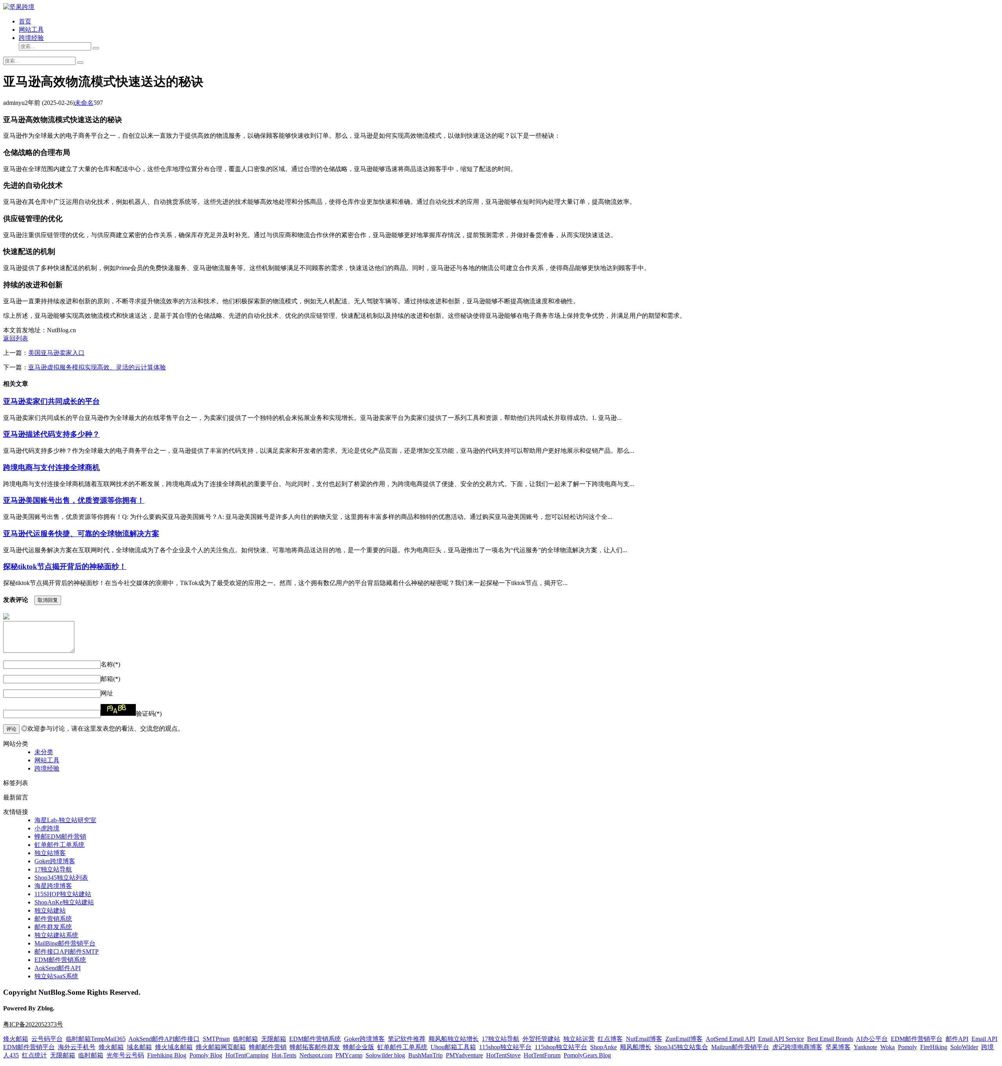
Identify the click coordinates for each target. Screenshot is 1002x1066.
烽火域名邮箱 (174, 1047)
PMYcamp (348, 1055)
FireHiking (933, 1047)
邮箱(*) (110, 678)
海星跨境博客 (53, 885)
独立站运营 (579, 1038)
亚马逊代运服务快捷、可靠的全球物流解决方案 (81, 533)
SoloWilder (964, 1047)
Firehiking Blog (166, 1055)
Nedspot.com (315, 1055)
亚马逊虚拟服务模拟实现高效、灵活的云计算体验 (97, 367)
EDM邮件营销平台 (917, 1038)
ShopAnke (603, 1047)
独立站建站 (50, 910)
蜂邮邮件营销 (268, 1047)
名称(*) (110, 664)
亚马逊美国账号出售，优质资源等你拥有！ (73, 500)
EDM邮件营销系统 (60, 959)
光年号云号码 (125, 1055)
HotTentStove (503, 1055)
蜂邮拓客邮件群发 (315, 1047)
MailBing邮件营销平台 (65, 943)
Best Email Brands (830, 1038)
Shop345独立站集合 (681, 1047)
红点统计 (34, 1055)
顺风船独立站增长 (454, 1038)
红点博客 (610, 1038)
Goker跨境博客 (54, 861)
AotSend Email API (730, 1038)
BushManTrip (425, 1055)
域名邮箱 (139, 1047)
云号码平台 (47, 1038)
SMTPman (216, 1038)
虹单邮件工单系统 (59, 844)
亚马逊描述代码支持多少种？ (51, 434)
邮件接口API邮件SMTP (66, 951)
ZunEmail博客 (684, 1038)
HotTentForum (542, 1055)
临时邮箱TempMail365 (96, 1038)
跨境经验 (31, 37)
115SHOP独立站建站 (62, 894)
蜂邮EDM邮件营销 (60, 836)
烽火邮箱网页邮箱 (221, 1047)
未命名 (84, 102)
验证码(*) (149, 713)
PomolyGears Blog (587, 1055)
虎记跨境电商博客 (797, 1047)
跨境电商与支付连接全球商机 (51, 467)
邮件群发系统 (53, 927)
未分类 (43, 752)
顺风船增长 (635, 1047)
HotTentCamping (247, 1055)
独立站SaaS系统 (56, 976)
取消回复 (48, 600)
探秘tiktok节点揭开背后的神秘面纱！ (64, 566)
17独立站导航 (53, 869)
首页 (25, 21)
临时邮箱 (245, 1038)
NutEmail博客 (644, 1038)
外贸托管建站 (541, 1038)
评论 (11, 729)
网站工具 (31, 29)
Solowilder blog (385, 1055)
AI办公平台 (872, 1038)
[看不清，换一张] (118, 710)
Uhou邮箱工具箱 (453, 1047)
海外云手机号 (77, 1047)
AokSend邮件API (57, 968)
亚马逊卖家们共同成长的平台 (51, 401)
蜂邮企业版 (358, 1047)
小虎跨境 (46, 828)
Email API (984, 1038)
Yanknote (865, 1047)
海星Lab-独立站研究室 (65, 820)
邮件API (957, 1038)
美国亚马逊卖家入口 (56, 352)
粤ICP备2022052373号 (33, 1024)
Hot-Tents (284, 1055)
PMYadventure (464, 1055)
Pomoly (907, 1047)
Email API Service (781, 1038)
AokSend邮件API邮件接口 (164, 1038)
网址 (107, 693)
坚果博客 (838, 1047)
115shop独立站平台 (505, 1047)
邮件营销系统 (53, 918)
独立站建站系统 (56, 935)
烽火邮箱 (15, 1038)
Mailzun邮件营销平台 (740, 1047)
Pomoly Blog (205, 1055)
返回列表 (15, 338)
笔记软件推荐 (406, 1038)
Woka (887, 1047)
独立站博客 (50, 853)
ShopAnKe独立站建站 (64, 902)
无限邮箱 (273, 1038)
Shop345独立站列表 (61, 877)
